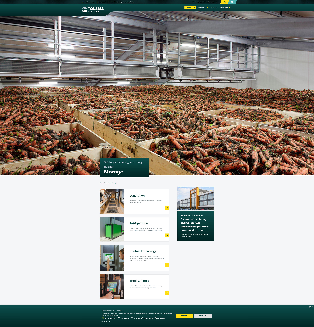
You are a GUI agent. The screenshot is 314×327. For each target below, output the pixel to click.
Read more (115, 315)
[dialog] (157, 316)
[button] (138, 321)
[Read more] (167, 208)
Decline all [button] (203, 316)
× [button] (312, 306)
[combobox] (310, 307)
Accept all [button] (184, 316)
